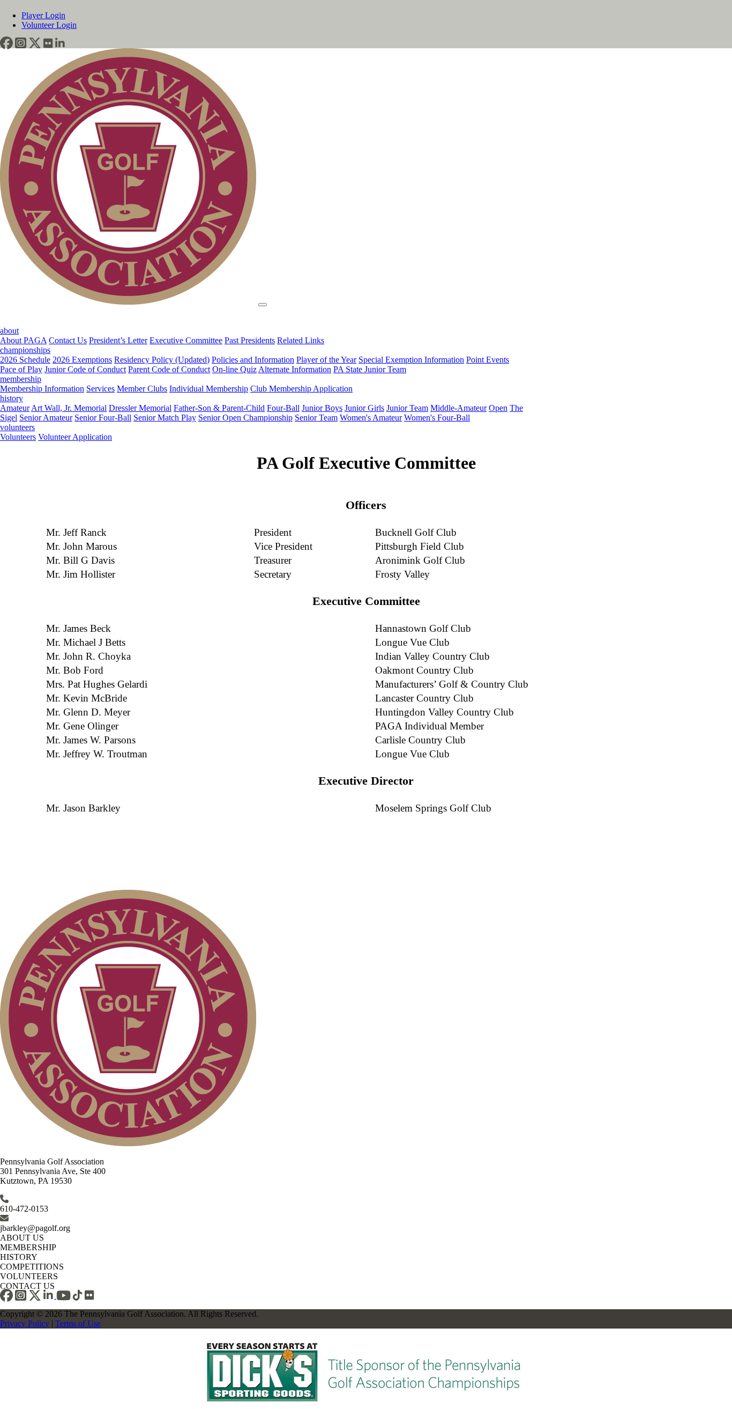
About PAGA (23, 340)
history (11, 398)
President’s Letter (118, 340)
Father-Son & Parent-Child (219, 407)
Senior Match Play (164, 417)
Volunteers (18, 436)
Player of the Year (326, 359)
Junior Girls (364, 407)
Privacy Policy (24, 1323)
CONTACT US (27, 1285)
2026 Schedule (25, 359)
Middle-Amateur (458, 407)
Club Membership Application (301, 388)
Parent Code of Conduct (169, 369)
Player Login (43, 15)
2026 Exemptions (82, 359)
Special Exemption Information (411, 359)
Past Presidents (250, 340)
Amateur (14, 407)
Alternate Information (294, 369)
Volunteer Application (75, 436)
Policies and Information (253, 359)
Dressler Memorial (140, 407)
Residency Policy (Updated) (162, 359)
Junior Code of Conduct (85, 369)
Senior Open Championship (245, 417)
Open (498, 407)
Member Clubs (142, 388)
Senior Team (316, 417)
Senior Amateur (45, 417)
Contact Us (68, 340)
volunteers (17, 427)
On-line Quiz (234, 369)
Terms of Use (78, 1323)
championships (25, 350)
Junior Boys (322, 407)
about (9, 330)
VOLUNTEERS (29, 1276)
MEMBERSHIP (28, 1247)
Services (100, 388)
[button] (6, 43)
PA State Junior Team (369, 369)
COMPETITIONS (32, 1266)
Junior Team (407, 407)
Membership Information (42, 388)
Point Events (487, 359)
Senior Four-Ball (102, 417)
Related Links (300, 340)
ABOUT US (22, 1237)
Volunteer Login (49, 24)
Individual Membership (208, 388)
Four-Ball (283, 407)
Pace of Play (21, 369)
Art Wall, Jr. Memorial (69, 407)
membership (20, 378)
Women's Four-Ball (437, 417)
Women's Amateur (371, 417)
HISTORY (19, 1257)
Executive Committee (186, 340)
